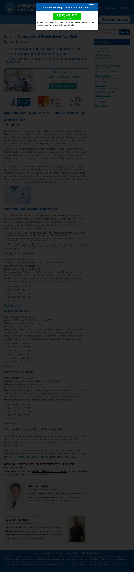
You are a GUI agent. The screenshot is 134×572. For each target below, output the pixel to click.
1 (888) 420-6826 (67, 16)
